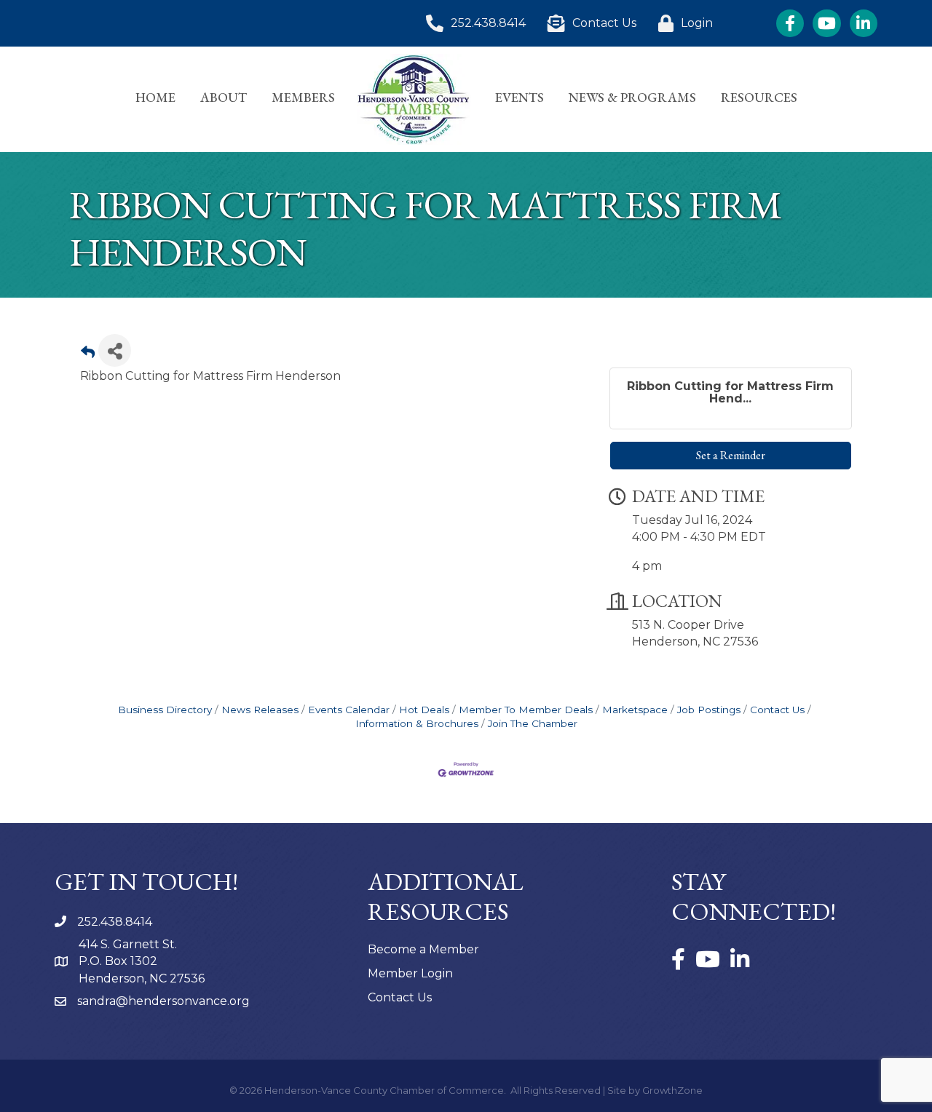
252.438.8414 (114, 922)
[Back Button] (88, 355)
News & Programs (632, 97)
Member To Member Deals (526, 709)
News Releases (260, 709)
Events (519, 97)
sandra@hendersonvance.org (163, 1001)
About (223, 97)
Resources (759, 97)
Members (303, 97)
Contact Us (777, 709)
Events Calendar (349, 709)
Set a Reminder (730, 455)
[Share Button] (114, 350)
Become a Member (423, 949)
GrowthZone (672, 1090)
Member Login (410, 973)
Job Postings (709, 709)
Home (155, 97)
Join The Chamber (532, 723)
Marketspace (635, 709)
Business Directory (165, 709)
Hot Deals (424, 709)
